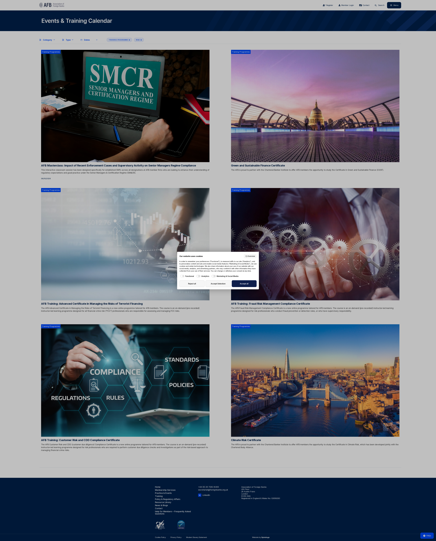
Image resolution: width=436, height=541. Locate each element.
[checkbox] (186, 276)
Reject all (192, 284)
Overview (251, 256)
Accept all (244, 284)
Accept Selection (218, 284)
